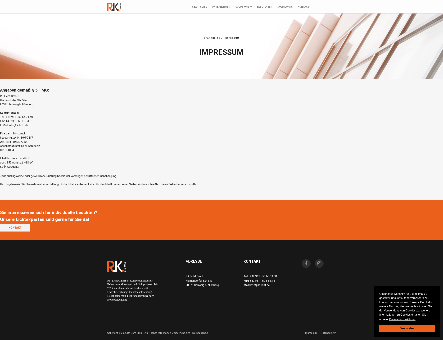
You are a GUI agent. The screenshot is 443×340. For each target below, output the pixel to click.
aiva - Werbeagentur (197, 333)
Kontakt (303, 6)
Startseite (199, 6)
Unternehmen (221, 6)
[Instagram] (319, 263)
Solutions (242, 6)
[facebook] (306, 263)
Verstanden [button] (407, 328)
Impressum (311, 333)
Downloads (285, 6)
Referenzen (264, 6)
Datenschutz (328, 333)
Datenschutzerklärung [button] (402, 319)
